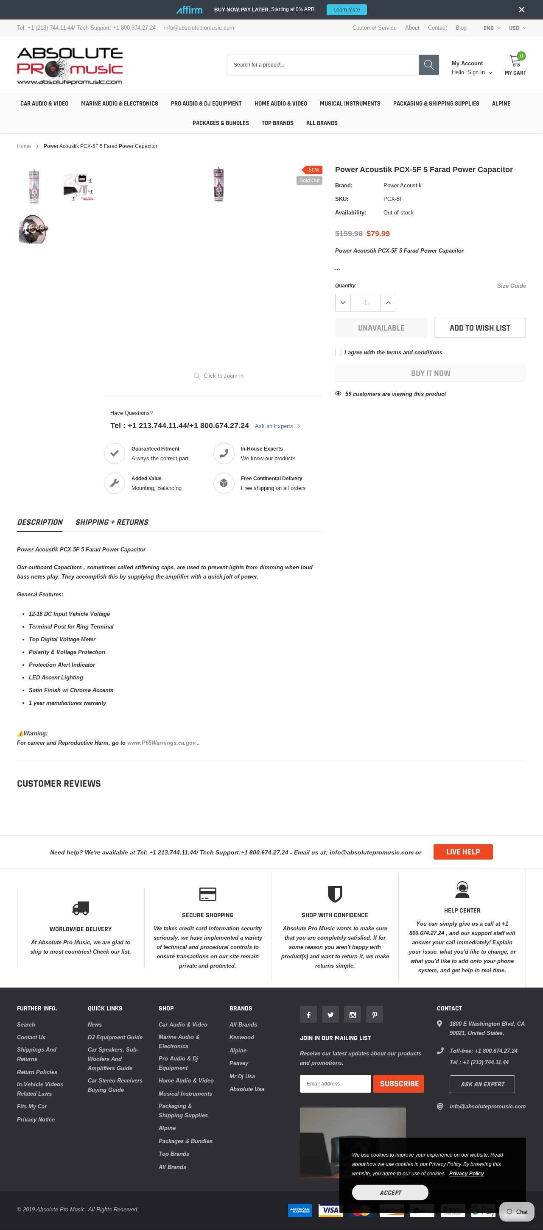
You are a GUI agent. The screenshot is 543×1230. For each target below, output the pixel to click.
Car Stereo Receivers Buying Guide (115, 1085)
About (412, 28)
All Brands (322, 123)
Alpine (501, 104)
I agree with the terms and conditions (392, 352)
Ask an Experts (275, 426)
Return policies (37, 1072)
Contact (437, 28)
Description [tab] (39, 522)
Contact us (31, 1037)
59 (348, 393)
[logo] (70, 65)
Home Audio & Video (281, 104)
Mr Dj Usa (242, 1076)
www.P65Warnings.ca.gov (162, 742)
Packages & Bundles (221, 123)
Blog (461, 28)
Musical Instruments (350, 104)
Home (24, 146)
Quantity (345, 285)
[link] (39, 187)
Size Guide (511, 285)
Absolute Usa (247, 1088)
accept (390, 1192)
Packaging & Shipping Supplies (436, 104)
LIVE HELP (463, 851)
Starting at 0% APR (287, 9)
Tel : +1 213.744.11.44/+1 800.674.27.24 (179, 425)
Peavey (239, 1063)
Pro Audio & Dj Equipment (206, 104)
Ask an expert (482, 1084)
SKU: (341, 198)
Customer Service (375, 28)
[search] (429, 65)
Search (26, 1024)
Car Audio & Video (44, 104)
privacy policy (466, 1173)
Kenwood (242, 1037)
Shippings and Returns (36, 1054)
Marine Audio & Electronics (119, 104)
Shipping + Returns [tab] (111, 522)
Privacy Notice (36, 1119)
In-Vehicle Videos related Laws (40, 1089)
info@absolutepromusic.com (199, 28)
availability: (350, 212)
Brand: (344, 185)
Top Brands (278, 123)
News (95, 1024)
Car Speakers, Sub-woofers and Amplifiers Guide (113, 1058)
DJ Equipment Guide (115, 1037)
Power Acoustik (402, 185)
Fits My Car (32, 1106)
